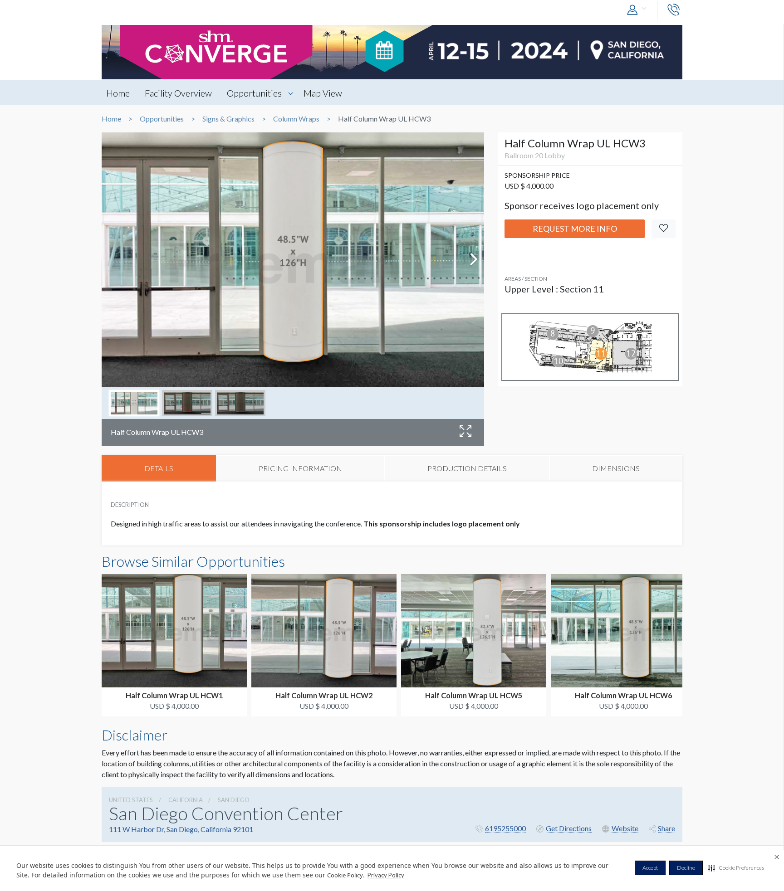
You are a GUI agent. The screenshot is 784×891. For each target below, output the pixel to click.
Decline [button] (686, 867)
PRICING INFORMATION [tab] (300, 468)
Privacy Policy (386, 875)
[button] (736, 868)
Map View (323, 93)
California (185, 799)
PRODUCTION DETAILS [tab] (467, 468)
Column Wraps (296, 118)
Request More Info (575, 229)
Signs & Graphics (228, 118)
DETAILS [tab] (158, 468)
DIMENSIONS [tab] (616, 468)
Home (118, 93)
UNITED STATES (131, 799)
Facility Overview (178, 93)
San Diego (234, 799)
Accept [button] (650, 867)
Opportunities (254, 93)
